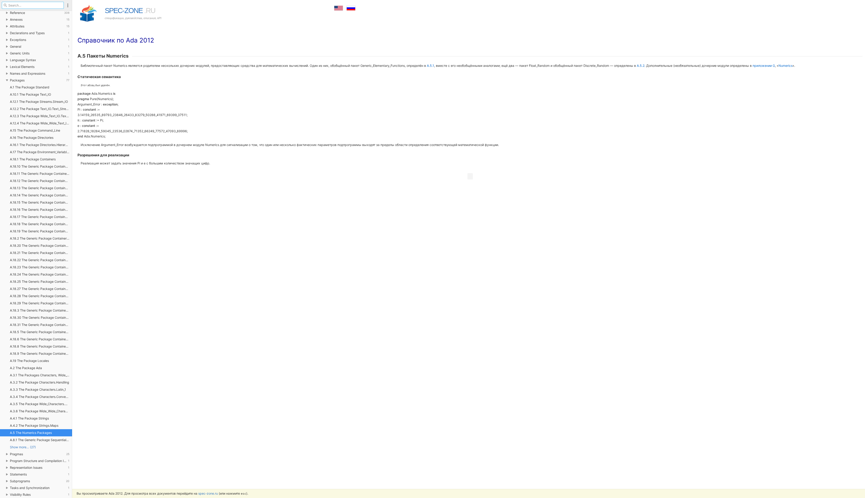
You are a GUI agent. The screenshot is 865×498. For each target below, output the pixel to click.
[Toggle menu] (68, 5)
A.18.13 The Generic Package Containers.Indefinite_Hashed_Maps (41, 188)
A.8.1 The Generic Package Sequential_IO (40, 440)
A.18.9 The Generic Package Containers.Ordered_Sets (41, 353)
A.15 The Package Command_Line (35, 130)
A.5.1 (430, 65)
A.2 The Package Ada (26, 368)
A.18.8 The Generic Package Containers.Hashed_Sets (41, 346)
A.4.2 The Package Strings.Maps (34, 425)
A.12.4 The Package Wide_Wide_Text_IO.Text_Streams (41, 123)
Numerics (785, 65)
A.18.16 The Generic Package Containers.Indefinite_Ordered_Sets (41, 209)
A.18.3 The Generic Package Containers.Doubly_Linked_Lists (41, 310)
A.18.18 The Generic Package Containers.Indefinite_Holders (41, 224)
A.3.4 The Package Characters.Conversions (41, 397)
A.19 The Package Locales (29, 361)
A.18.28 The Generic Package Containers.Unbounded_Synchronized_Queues (41, 296)
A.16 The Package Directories (31, 137)
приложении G (764, 65)
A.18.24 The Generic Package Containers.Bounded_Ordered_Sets (41, 274)
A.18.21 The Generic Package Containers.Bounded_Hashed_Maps (41, 253)
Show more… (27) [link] (23, 447)
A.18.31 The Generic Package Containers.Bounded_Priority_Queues (41, 325)
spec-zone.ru (208, 493)
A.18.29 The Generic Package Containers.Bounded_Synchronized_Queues (41, 303)
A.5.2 (640, 65)
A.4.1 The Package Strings (29, 418)
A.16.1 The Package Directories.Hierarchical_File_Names (41, 145)
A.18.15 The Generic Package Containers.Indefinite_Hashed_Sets (41, 202)
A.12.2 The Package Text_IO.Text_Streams (41, 109)
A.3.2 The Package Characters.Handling (39, 382)
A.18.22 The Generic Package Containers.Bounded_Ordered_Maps (41, 260)
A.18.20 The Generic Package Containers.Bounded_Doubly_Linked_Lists (41, 245)
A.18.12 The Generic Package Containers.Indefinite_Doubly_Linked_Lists (41, 181)
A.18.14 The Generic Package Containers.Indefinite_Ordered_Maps (41, 195)
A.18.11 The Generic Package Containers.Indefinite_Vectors (41, 173)
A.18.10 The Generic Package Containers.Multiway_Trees (41, 166)
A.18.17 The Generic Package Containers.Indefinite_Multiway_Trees (41, 217)
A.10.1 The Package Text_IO (30, 94)
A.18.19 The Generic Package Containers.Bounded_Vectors (41, 231)
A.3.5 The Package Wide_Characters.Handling (41, 404)
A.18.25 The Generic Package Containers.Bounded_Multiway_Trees (41, 281)
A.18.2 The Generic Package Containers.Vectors (41, 238)
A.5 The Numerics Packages (31, 433)
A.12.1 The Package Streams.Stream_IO (39, 101)
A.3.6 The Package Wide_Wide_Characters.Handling (41, 411)
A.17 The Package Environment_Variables (40, 152)
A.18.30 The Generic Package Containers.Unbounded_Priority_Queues (41, 317)
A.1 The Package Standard (29, 87)
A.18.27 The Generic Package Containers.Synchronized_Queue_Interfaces (41, 289)
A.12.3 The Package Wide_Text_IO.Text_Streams (41, 116)
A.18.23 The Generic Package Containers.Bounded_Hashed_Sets (41, 267)
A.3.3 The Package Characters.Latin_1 (38, 389)
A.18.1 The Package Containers (33, 159)
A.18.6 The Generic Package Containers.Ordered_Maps (41, 339)
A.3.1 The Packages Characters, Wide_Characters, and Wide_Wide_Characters (41, 375)
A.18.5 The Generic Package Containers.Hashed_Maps (41, 332)
